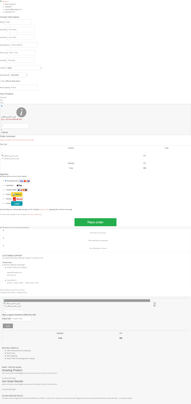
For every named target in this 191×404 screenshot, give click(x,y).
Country (3, 68)
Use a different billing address (11, 81)
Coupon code (6, 319)
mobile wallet (11, 190)
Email (2, 22)
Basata (9, 199)
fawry (8, 194)
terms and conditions (33, 214)
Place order (95, 222)
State (4, 75)
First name (3, 30)
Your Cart (3, 144)
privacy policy (44, 209)
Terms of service (20, 290)
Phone (5, 87)
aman (8, 203)
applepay (10, 185)
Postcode (3, 60)
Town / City (4, 53)
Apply (8, 326)
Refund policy (4, 290)
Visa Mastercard (12, 181)
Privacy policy (11, 290)
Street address (5, 45)
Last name (3, 37)
